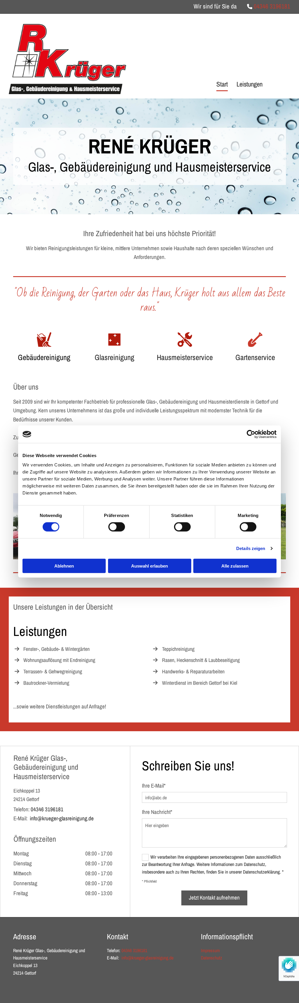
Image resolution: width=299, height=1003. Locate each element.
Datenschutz (211, 957)
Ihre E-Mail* (154, 785)
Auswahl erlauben (149, 565)
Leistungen (250, 84)
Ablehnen (64, 565)
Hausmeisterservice (185, 357)
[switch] (116, 527)
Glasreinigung (114, 357)
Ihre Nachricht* (157, 812)
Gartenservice (255, 357)
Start (222, 84)
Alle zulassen (234, 565)
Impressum (210, 950)
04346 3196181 (272, 6)
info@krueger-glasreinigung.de (62, 818)
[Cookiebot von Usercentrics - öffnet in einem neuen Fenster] (251, 434)
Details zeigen (250, 548)
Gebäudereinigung (44, 357)
